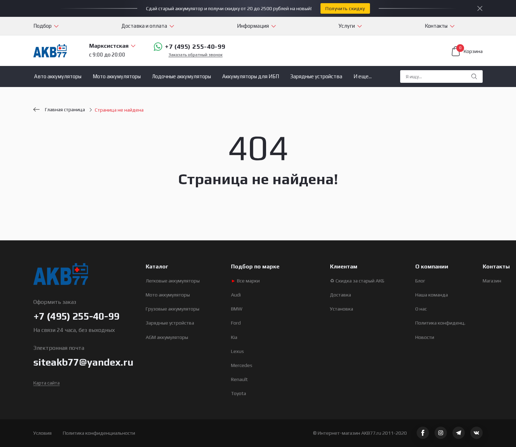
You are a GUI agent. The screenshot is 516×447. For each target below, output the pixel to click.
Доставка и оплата (144, 26)
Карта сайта (46, 383)
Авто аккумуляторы (57, 76)
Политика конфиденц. (440, 323)
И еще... (362, 76)
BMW (237, 309)
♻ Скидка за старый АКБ (357, 280)
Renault (239, 379)
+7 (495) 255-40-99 (195, 46)
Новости (424, 337)
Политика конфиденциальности (99, 433)
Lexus (237, 351)
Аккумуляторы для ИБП (250, 76)
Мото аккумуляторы (117, 76)
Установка (341, 309)
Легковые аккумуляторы (173, 280)
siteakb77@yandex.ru (83, 362)
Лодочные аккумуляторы (181, 76)
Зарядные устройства (316, 76)
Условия (42, 433)
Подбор (42, 26)
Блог (420, 280)
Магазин (492, 280)
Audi (236, 295)
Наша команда (431, 295)
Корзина (471, 50)
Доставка (340, 295)
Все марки (245, 280)
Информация (253, 26)
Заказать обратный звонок (195, 55)
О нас (421, 309)
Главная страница (65, 109)
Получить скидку (345, 8)
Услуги (347, 26)
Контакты (436, 26)
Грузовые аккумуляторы (172, 309)
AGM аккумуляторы (167, 337)
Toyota (238, 393)
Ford (236, 323)
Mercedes (241, 365)
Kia (234, 337)
